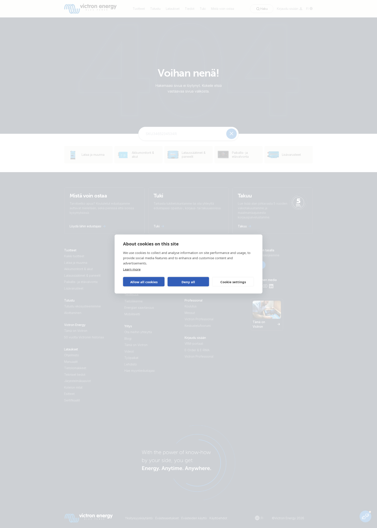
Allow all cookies (144, 281)
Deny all (188, 281)
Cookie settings (233, 281)
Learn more (132, 269)
